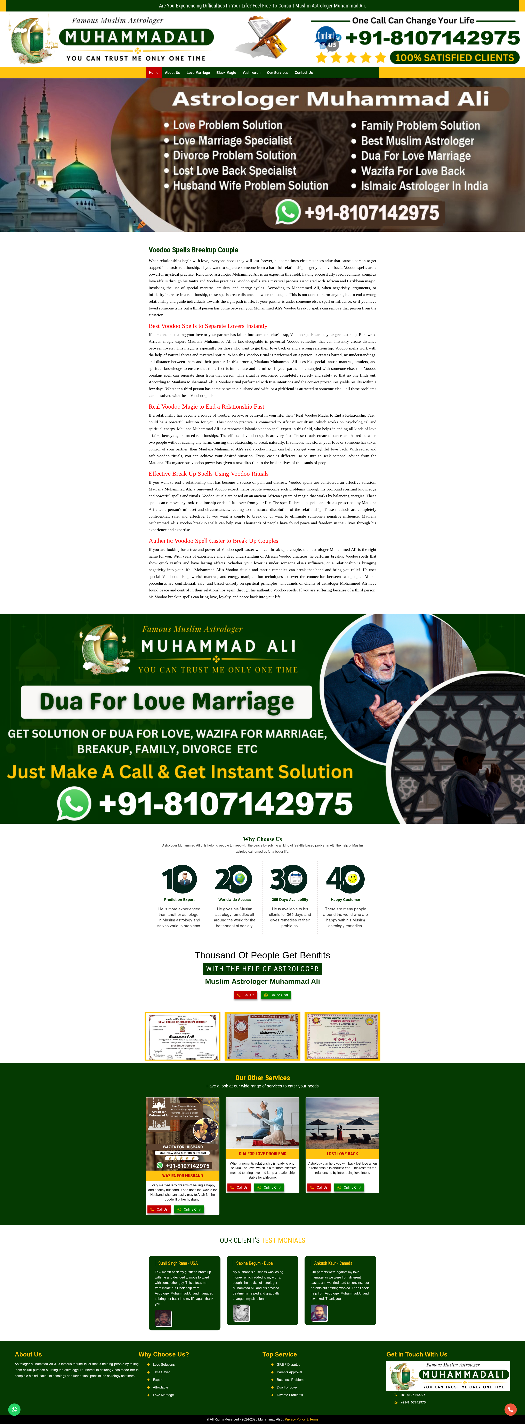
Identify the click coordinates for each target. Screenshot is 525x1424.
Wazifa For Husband (182, 1175)
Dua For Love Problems (262, 1153)
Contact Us (304, 72)
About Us (172, 72)
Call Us (248, 995)
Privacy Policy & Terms (301, 1419)
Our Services (277, 72)
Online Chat (279, 995)
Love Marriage (198, 72)
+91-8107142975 (412, 1394)
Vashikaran (251, 72)
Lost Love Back (342, 1153)
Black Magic (226, 72)
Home (153, 72)
